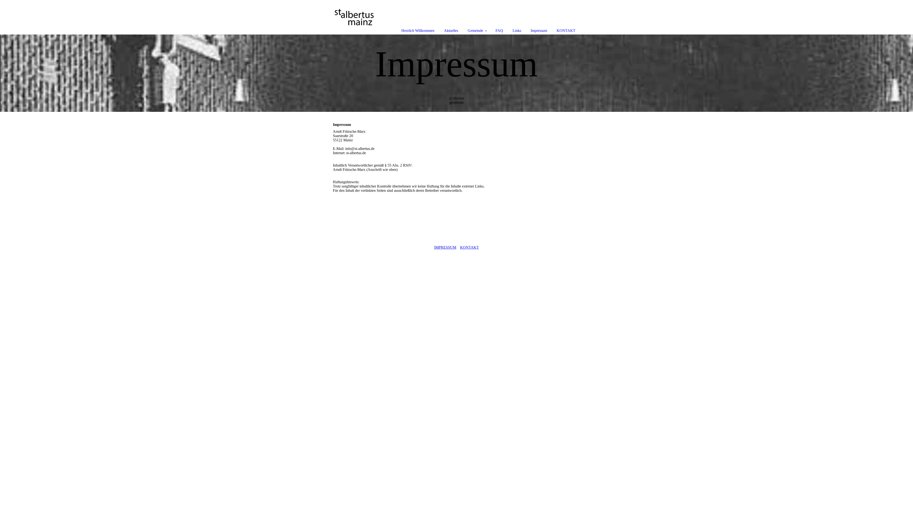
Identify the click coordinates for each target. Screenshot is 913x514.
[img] (456, 73)
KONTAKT (469, 247)
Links (517, 31)
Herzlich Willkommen (417, 31)
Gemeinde (475, 31)
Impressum (539, 31)
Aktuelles (451, 31)
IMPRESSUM (445, 247)
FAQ (499, 31)
